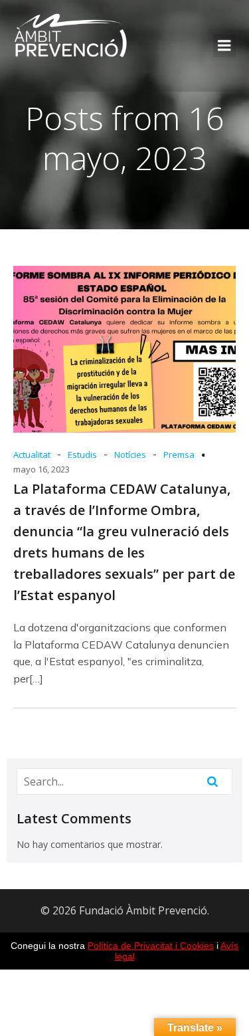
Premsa (179, 455)
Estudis (82, 455)
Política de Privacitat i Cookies (151, 945)
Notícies (130, 455)
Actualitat (31, 455)
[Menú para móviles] (224, 46)
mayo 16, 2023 (41, 469)
